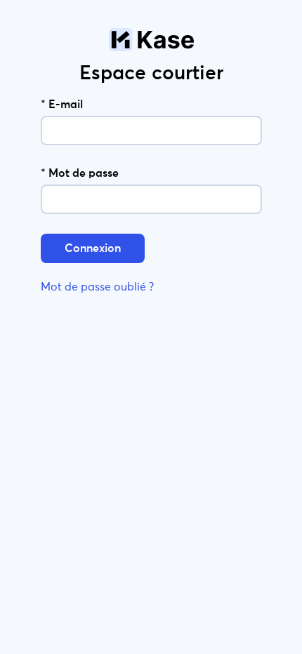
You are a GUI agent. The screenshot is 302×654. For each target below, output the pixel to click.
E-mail (62, 104)
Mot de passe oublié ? (97, 287)
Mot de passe (80, 173)
